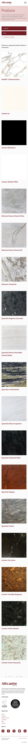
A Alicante (4, 719)
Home (3, 714)
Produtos (4, 716)
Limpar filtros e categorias (9, 37)
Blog (3, 721)
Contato (3, 723)
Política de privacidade (22, 738)
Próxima (20, 676)
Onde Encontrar (5, 718)
